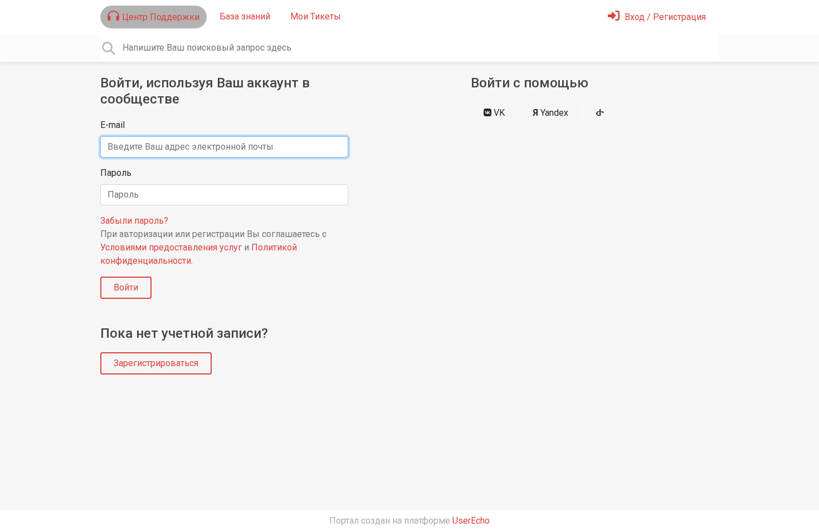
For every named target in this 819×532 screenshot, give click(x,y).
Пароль (115, 173)
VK (498, 112)
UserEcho (471, 520)
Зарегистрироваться (156, 363)
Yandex (550, 112)
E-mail (112, 125)
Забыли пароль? (134, 220)
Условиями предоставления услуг (171, 247)
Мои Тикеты (315, 16)
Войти (126, 287)
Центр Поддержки (160, 17)
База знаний (245, 16)
